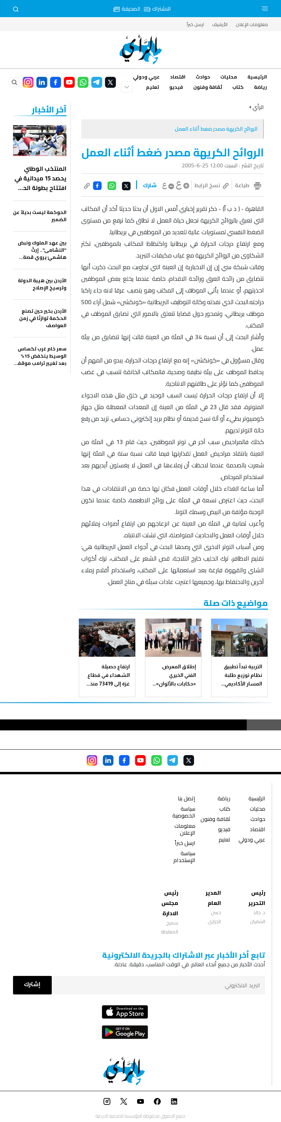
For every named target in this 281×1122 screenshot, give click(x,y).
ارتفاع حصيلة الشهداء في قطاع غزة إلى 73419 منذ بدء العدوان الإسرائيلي (108, 676)
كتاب (238, 87)
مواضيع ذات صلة (236, 603)
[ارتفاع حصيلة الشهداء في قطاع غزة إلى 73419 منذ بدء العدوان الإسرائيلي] (107, 638)
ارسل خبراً (195, 24)
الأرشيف (220, 24)
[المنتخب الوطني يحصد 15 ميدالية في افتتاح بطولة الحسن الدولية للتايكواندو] (39, 140)
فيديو (176, 87)
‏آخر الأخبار (49, 109)
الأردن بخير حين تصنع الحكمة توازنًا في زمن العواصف (42, 318)
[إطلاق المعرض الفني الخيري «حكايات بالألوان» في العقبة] (173, 638)
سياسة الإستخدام (184, 857)
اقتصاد (177, 76)
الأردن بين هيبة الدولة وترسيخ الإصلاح (42, 284)
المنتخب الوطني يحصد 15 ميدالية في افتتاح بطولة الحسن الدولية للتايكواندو (39, 178)
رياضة (260, 87)
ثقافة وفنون (207, 87)
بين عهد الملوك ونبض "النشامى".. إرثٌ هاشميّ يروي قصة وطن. (42, 250)
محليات (228, 76)
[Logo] (140, 50)
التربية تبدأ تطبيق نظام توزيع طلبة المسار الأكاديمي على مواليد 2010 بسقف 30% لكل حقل (243, 676)
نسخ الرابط (207, 185)
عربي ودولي (146, 76)
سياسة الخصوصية (183, 813)
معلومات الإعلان (252, 24)
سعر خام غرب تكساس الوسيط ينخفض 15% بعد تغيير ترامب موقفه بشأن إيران (40, 356)
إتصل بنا (186, 799)
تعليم (152, 87)
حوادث (203, 76)
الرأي (258, 107)
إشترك (32, 984)
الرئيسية (257, 76)
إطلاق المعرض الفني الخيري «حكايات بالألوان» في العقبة (176, 676)
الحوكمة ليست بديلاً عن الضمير (39, 216)
